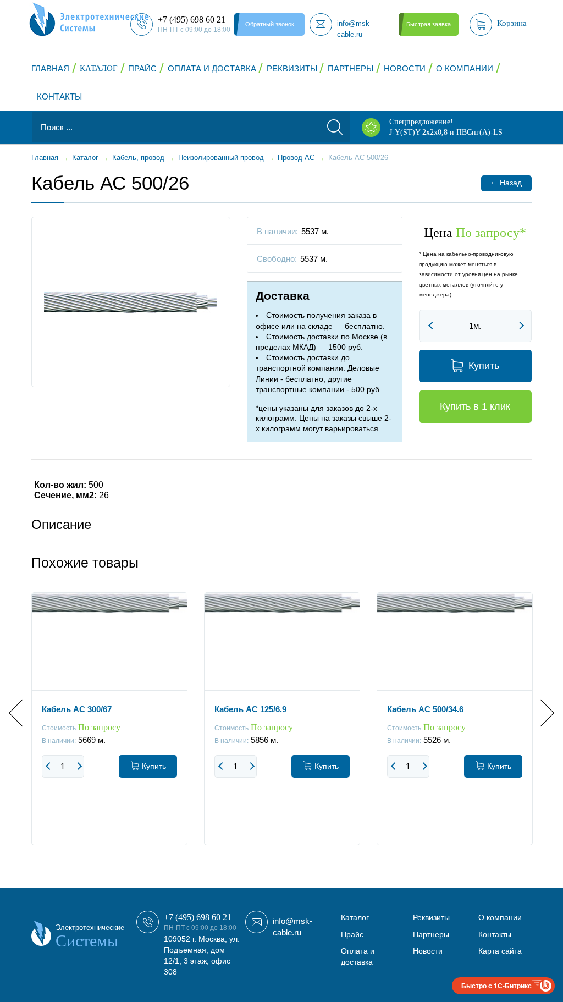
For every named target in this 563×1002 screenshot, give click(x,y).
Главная (50, 68)
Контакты (59, 96)
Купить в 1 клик (475, 406)
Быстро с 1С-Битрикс (496, 985)
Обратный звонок (269, 24)
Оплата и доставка (212, 68)
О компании (464, 68)
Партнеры (350, 68)
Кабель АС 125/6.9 (250, 709)
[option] (109, 727)
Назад (506, 182)
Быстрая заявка (428, 24)
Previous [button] (22, 712)
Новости (405, 68)
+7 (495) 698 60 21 (197, 917)
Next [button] (540, 712)
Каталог (99, 68)
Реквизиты (292, 68)
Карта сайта (500, 950)
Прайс (142, 68)
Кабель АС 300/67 (77, 709)
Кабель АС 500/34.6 (425, 709)
